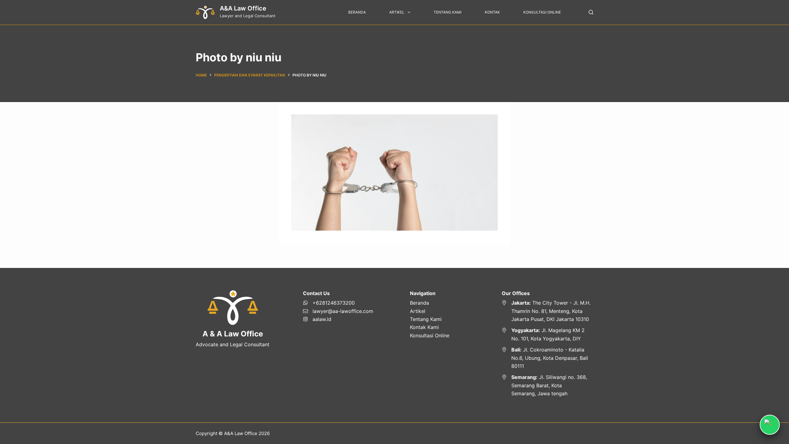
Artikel (396, 12)
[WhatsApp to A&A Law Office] (338, 303)
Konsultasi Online (542, 12)
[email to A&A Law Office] (338, 311)
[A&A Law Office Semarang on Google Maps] (548, 385)
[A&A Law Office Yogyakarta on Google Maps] (548, 334)
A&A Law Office (243, 8)
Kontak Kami (424, 327)
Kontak (492, 12)
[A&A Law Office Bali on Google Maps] (548, 358)
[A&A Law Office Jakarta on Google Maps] (548, 311)
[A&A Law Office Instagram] (338, 319)
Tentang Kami (447, 12)
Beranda (357, 12)
